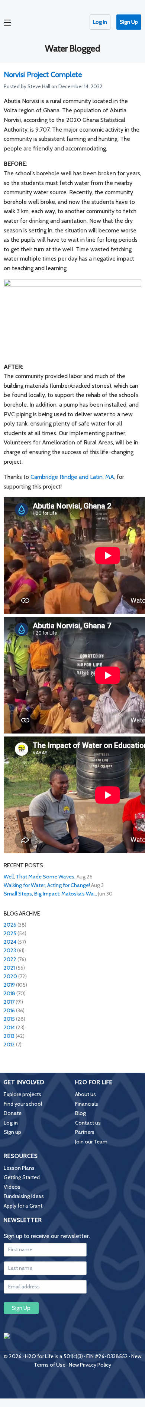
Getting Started (22, 1177)
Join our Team (91, 1141)
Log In (100, 22)
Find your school (23, 1103)
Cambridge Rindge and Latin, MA (72, 476)
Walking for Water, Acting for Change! (47, 885)
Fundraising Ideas (24, 1196)
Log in (11, 1122)
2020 (10, 976)
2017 (9, 1002)
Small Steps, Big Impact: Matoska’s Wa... (50, 893)
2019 (9, 984)
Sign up (12, 1132)
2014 (9, 1027)
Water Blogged (72, 48)
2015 (9, 1019)
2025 (10, 933)
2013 (9, 1036)
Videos (12, 1186)
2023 (10, 950)
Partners (84, 1132)
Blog (80, 1113)
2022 (10, 959)
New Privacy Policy (90, 1364)
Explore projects (22, 1094)
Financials (86, 1103)
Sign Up (129, 22)
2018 (9, 993)
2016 (9, 1010)
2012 (9, 1044)
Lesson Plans (19, 1168)
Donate (13, 1113)
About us (85, 1094)
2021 (9, 967)
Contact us (88, 1122)
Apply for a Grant (23, 1205)
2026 (10, 924)
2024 (10, 941)
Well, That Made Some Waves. (39, 876)
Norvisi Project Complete (43, 74)
